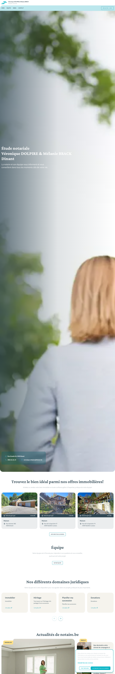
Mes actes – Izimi (107, 8)
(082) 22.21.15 (12, 460)
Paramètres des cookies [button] (85, 663)
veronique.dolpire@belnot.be (33, 460)
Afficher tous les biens (57, 534)
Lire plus (7, 608)
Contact (21, 8)
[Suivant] (60, 618)
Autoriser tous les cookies (100, 668)
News (14, 8)
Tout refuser (85, 668)
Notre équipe (57, 563)
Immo (2, 8)
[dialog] (94, 661)
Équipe (9, 8)
